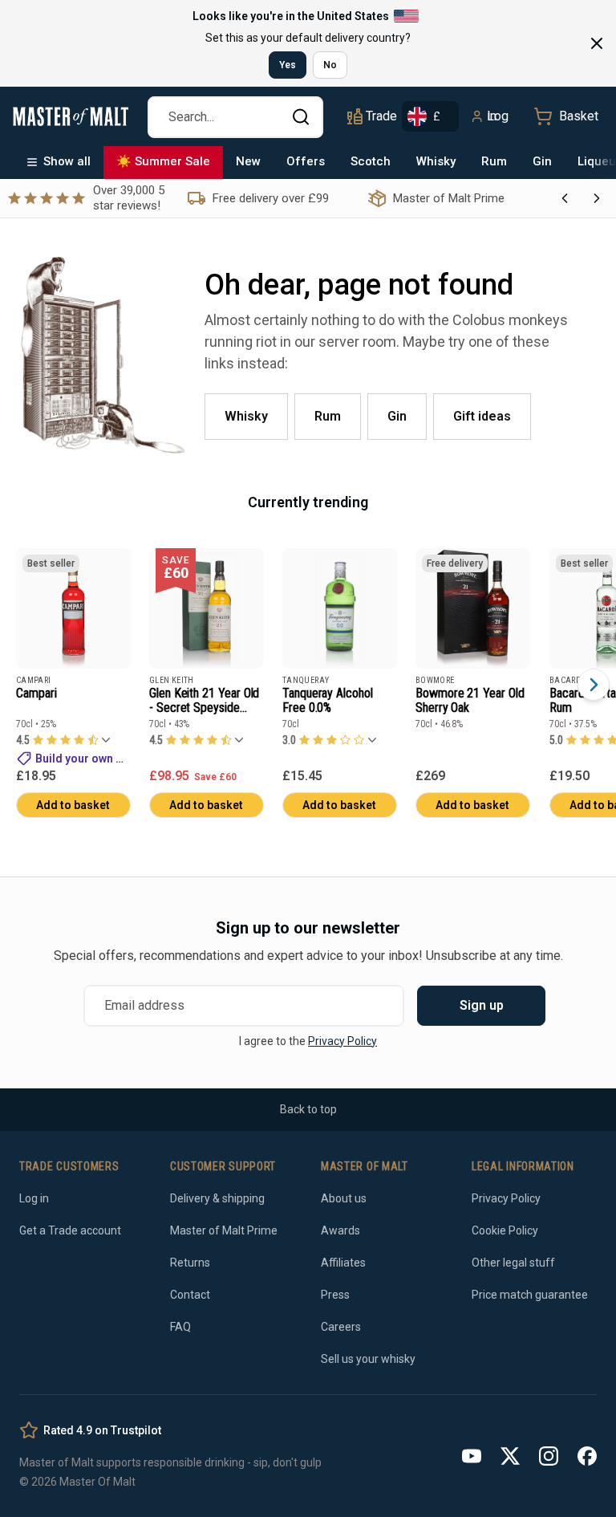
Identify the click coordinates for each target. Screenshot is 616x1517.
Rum (494, 161)
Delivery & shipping (217, 1198)
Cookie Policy (505, 1230)
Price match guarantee (530, 1294)
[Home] (70, 116)
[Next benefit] (597, 198)
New (248, 161)
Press (335, 1294)
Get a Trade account (70, 1230)
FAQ (180, 1326)
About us (344, 1198)
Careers (341, 1326)
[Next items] (594, 685)
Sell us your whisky (368, 1358)
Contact (190, 1294)
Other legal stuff (513, 1262)
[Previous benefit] (565, 198)
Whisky (436, 161)
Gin (542, 161)
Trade (381, 116)
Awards (340, 1230)
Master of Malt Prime (224, 1230)
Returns (190, 1262)
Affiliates (343, 1262)
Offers (305, 161)
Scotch (371, 161)
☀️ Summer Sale (163, 161)
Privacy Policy (342, 1041)
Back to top (308, 1109)
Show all (67, 161)
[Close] (597, 43)
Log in (498, 116)
